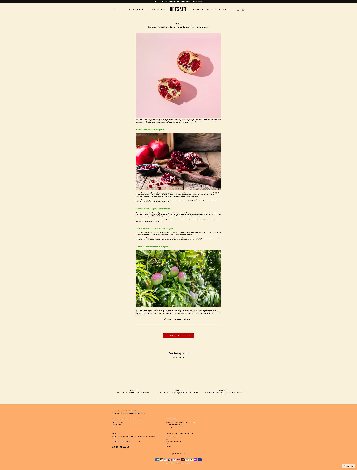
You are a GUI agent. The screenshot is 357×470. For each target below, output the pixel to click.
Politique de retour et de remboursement (177, 444)
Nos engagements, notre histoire (175, 427)
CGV (167, 439)
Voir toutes (178, 357)
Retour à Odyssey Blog (179, 335)
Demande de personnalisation (174, 424)
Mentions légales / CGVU (172, 437)
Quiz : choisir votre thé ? (217, 9)
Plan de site (169, 446)
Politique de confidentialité (173, 441)
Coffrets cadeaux (155, 9)
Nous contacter (116, 424)
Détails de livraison (117, 422)
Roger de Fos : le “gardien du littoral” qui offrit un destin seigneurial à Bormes (178, 393)
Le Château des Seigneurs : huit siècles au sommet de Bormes (223, 393)
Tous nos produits (136, 9)
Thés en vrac (197, 9)
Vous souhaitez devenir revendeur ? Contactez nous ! (180, 422)
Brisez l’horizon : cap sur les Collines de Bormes (133, 392)
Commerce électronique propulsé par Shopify (178, 463)
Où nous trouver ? (117, 427)
